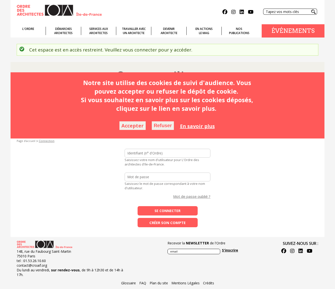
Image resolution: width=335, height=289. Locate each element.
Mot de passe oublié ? (191, 196)
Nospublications (239, 31)
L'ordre (28, 29)
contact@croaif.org (32, 265)
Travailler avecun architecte (134, 31)
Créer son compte (167, 222)
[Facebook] (224, 12)
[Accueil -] (59, 10)
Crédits (208, 283)
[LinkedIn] (242, 12)
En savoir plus (197, 126)
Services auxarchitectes (98, 31)
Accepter (132, 125)
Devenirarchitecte (169, 31)
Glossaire (128, 283)
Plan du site (159, 283)
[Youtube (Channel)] (251, 12)
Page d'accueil (26, 141)
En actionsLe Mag (204, 31)
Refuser (163, 125)
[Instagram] (233, 12)
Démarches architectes (63, 31)
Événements (293, 30)
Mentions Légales (185, 283)
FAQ (142, 283)
